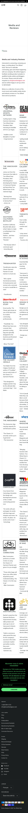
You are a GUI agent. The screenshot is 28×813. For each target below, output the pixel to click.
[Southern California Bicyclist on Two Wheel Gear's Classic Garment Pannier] (7, 210)
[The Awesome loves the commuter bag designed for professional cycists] (9, 417)
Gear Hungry (24, 155)
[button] (18, 5)
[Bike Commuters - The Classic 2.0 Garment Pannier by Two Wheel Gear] (9, 545)
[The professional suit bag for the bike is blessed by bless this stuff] (10, 300)
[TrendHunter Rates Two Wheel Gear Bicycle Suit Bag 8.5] (10, 256)
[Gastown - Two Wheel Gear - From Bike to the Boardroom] (9, 604)
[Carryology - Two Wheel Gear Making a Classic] (9, 480)
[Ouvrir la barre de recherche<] (18, 5)
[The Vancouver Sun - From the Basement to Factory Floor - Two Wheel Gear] (9, 161)
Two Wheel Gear (17, 808)
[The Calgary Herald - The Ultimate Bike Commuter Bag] (9, 353)
